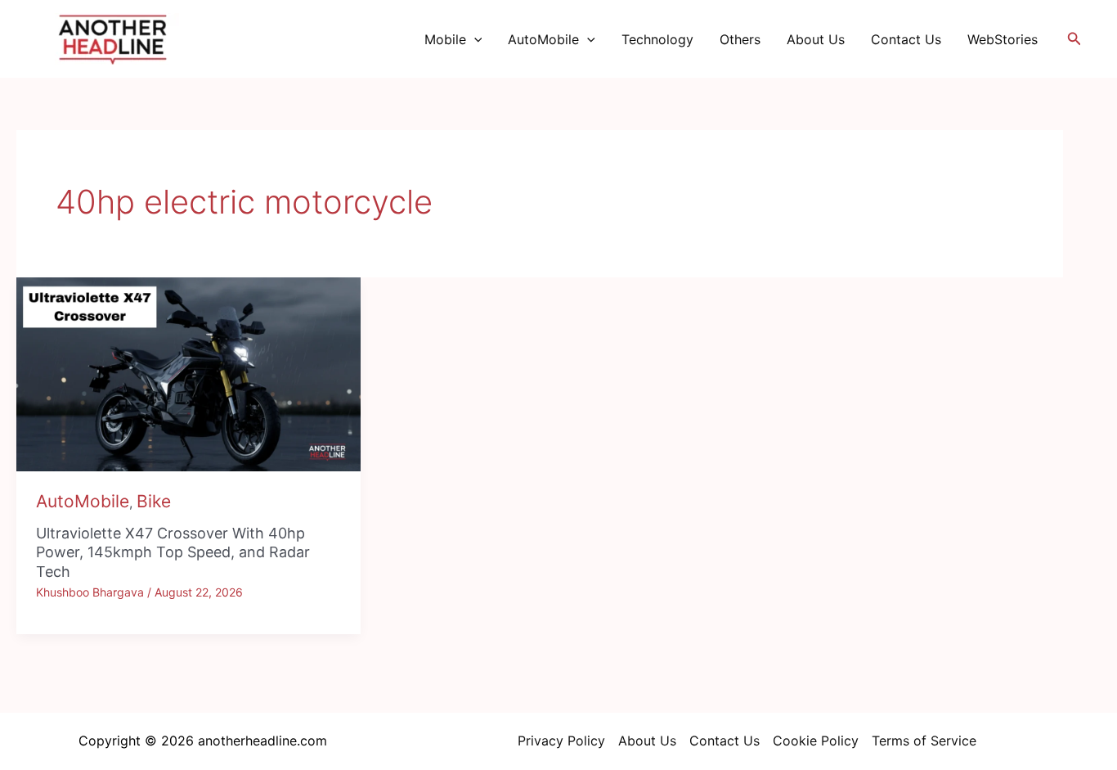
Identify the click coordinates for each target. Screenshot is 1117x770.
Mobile (445, 39)
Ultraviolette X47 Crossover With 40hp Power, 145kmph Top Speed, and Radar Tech (173, 552)
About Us (816, 39)
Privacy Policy (561, 740)
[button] (474, 39)
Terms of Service (924, 740)
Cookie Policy (816, 740)
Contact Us (906, 39)
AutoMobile (543, 39)
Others (740, 39)
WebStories (1002, 39)
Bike (154, 501)
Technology (657, 39)
